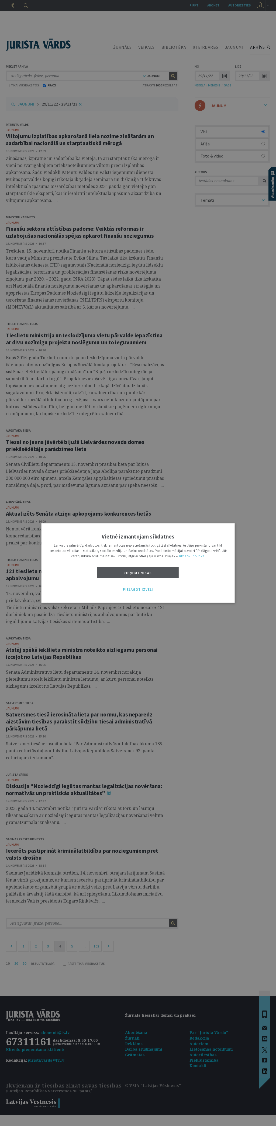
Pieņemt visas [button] (138, 573)
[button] (138, 589)
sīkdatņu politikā (191, 556)
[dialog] (138, 563)
